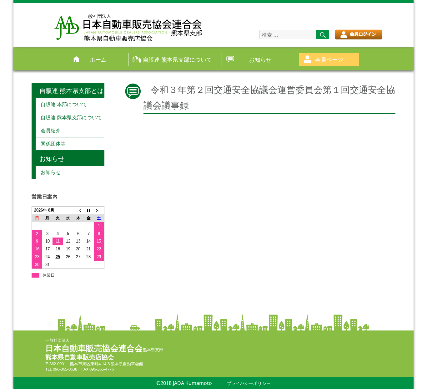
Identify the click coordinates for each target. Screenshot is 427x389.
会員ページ (329, 59)
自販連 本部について (64, 104)
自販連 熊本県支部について (177, 59)
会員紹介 (51, 130)
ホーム (98, 59)
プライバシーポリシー (249, 383)
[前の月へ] (78, 210)
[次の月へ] (99, 210)
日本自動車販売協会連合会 (94, 348)
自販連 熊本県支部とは (71, 90)
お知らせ (260, 59)
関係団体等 (53, 143)
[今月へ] (88, 210)
